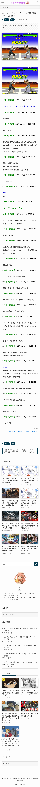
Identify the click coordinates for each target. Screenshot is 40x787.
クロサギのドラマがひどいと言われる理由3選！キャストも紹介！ (19, 647)
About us (29, 778)
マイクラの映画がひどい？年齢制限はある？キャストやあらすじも (19, 639)
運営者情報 (20, 780)
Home (4, 778)
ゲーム (6, 19)
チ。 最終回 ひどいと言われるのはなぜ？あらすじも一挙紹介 (19, 656)
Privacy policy (16, 778)
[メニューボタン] (2, 2)
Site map (9, 778)
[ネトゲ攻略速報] (20, 2)
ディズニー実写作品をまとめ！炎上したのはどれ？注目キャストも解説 (19, 664)
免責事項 (35, 778)
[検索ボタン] (37, 2)
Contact (23, 778)
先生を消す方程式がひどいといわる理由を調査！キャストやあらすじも (19, 630)
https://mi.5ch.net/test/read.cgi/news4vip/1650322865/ (22, 431)
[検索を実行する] (36, 564)
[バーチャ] (20, 94)
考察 (12, 19)
